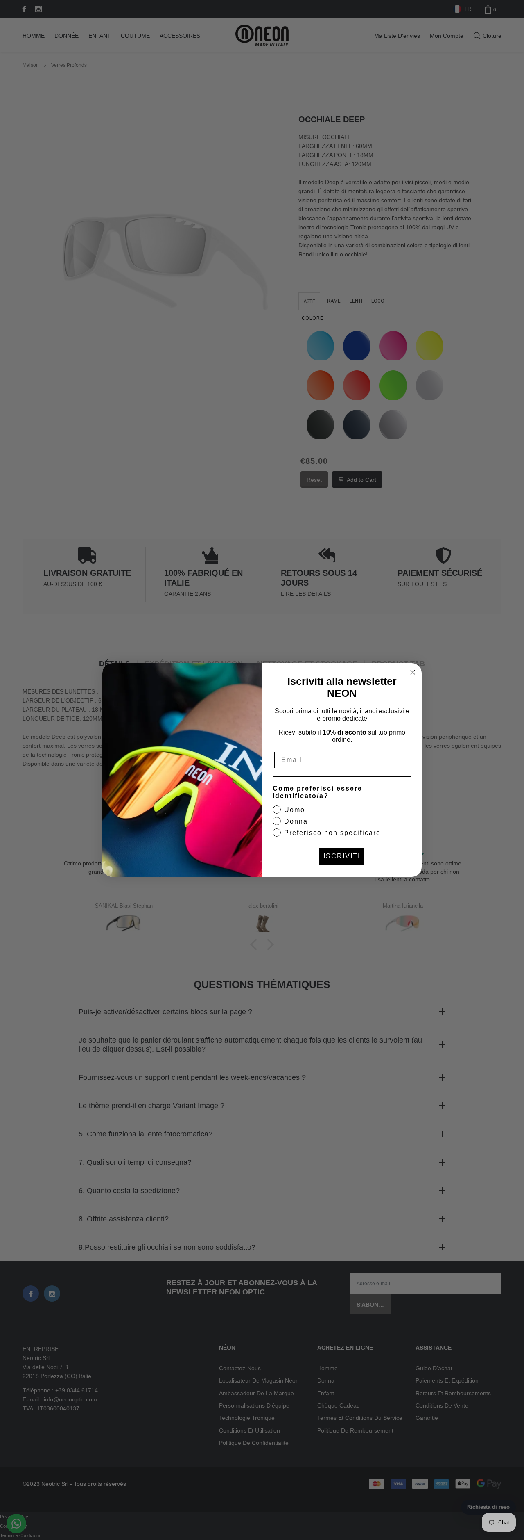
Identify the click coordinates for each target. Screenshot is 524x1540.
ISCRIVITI (341, 856)
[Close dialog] (413, 672)
